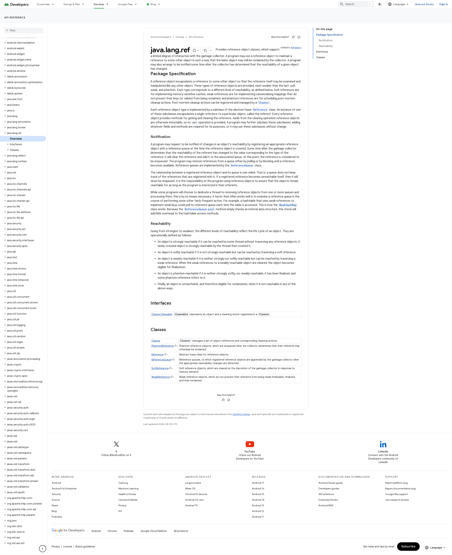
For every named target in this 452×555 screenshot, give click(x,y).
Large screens (193, 482)
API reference (15, 17)
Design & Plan (72, 4)
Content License (241, 414)
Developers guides (329, 488)
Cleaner (263, 102)
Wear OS (190, 488)
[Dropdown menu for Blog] (160, 4)
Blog (153, 4)
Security (56, 494)
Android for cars (194, 499)
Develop (99, 4)
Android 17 (258, 482)
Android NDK (326, 505)
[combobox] (356, 4)
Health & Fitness (127, 494)
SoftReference (159, 368)
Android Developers (161, 36)
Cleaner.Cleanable (161, 314)
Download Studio (328, 499)
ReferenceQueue (242, 165)
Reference (260, 109)
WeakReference (160, 377)
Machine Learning (128, 488)
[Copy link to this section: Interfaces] (174, 303)
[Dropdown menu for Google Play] (137, 4)
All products (181, 531)
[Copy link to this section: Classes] (169, 330)
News (55, 505)
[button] (23, 43)
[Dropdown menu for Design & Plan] (85, 4)
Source (56, 499)
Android (56, 482)
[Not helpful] (298, 37)
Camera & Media (127, 499)
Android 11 (258, 516)
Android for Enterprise (64, 488)
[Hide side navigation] (42, 548)
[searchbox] (23, 30)
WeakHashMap (288, 205)
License (67, 546)
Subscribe (408, 546)
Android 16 (258, 488)
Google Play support (396, 494)
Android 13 (258, 505)
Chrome (112, 531)
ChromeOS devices (196, 494)
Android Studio (424, 4)
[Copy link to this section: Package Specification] (199, 74)
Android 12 (258, 511)
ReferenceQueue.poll (199, 209)
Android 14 (258, 499)
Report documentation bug (400, 488)
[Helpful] (293, 37)
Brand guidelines (85, 546)
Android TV (191, 505)
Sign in (443, 4)
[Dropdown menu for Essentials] (54, 4)
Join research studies (397, 499)
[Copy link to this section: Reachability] (174, 224)
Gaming (123, 482)
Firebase (128, 531)
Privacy (122, 505)
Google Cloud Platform (154, 531)
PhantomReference (162, 345)
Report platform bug (396, 482)
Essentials (43, 4)
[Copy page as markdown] (205, 50)
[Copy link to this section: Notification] (173, 137)
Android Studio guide (331, 482)
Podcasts (57, 516)
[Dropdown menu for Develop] (109, 4)
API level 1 (296, 47)
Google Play (125, 4)
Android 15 (258, 494)
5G (120, 511)
